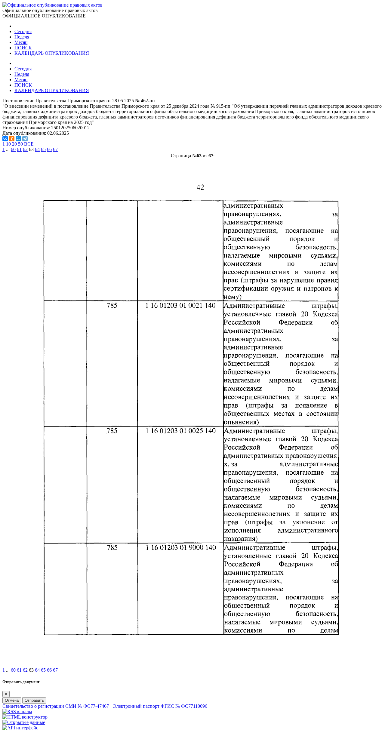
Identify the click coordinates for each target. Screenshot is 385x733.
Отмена (12, 700)
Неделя (21, 36)
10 (8, 143)
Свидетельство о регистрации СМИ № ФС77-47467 (55, 706)
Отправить (34, 700)
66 (49, 149)
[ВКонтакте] (5, 138)
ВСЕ (29, 143)
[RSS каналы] (17, 711)
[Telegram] (25, 138)
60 (13, 149)
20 (14, 143)
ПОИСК (23, 47)
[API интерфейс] (20, 727)
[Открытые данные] (23, 722)
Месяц (21, 42)
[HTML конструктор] (25, 716)
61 (19, 149)
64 (37, 149)
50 (20, 143)
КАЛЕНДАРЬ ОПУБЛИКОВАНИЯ (51, 53)
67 (55, 149)
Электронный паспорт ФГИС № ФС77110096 (160, 706)
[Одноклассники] (11, 138)
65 (43, 149)
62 (25, 149)
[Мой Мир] (18, 138)
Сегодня (23, 31)
